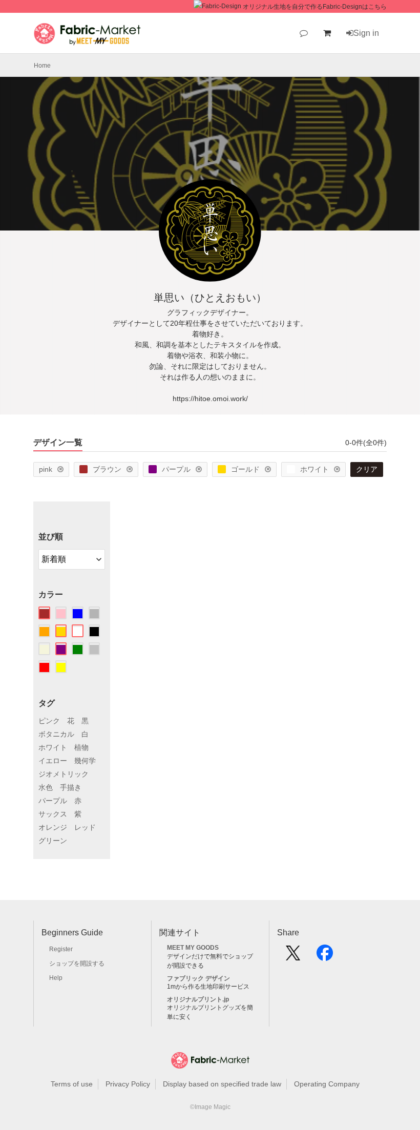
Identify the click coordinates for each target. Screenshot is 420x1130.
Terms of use (72, 1084)
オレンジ (52, 827)
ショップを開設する (76, 963)
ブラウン (107, 469)
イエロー (52, 761)
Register (61, 949)
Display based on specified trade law (222, 1084)
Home (42, 65)
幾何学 (85, 761)
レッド (85, 827)
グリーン (52, 840)
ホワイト (314, 469)
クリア (366, 469)
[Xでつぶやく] (293, 956)
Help (55, 977)
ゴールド (245, 469)
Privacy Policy (128, 1084)
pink (45, 469)
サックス (52, 814)
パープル (176, 469)
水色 (45, 787)
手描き (70, 787)
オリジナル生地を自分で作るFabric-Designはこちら (315, 6)
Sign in (366, 33)
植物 (81, 747)
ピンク (49, 721)
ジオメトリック (63, 774)
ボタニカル (56, 734)
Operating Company (327, 1084)
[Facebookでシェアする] (325, 956)
